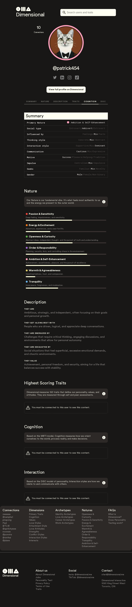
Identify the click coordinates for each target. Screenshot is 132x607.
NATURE (45, 101)
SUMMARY (31, 101)
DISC (103, 101)
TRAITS (76, 101)
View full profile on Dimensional (66, 89)
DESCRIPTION (60, 101)
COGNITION (90, 101)
